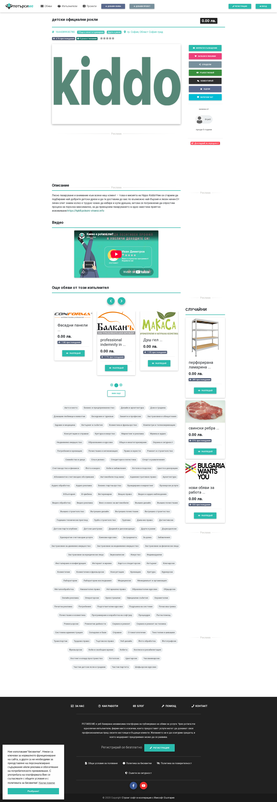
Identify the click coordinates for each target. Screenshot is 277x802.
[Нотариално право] (117, 602)
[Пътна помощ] (165, 628)
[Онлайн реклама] (71, 611)
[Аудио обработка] (62, 498)
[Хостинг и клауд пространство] (87, 671)
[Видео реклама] (86, 516)
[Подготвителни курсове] (111, 619)
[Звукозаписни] (118, 567)
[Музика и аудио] (159, 446)
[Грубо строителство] (106, 533)
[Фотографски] (170, 654)
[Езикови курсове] (109, 550)
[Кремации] (136, 585)
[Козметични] (64, 585)
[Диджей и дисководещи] (123, 542)
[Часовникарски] (153, 671)
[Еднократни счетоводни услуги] (77, 550)
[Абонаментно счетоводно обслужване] (75, 490)
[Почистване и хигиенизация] (104, 464)
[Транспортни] (62, 654)
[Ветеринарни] (106, 507)
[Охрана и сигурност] (164, 455)
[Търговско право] (106, 654)
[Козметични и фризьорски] (91, 585)
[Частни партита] (121, 680)
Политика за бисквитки (139, 772)
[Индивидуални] (155, 567)
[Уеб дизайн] (127, 654)
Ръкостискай (207, 73)
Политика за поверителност (176, 772)
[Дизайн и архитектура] (133, 421)
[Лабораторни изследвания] (99, 593)
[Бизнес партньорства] (111, 498)
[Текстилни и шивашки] (164, 645)
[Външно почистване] (168, 516)
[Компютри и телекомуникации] (160, 438)
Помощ (171, 715)
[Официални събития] (138, 611)
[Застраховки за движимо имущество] (72, 559)
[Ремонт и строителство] (161, 464)
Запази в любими (207, 56)
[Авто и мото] (72, 421)
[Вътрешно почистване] (128, 524)
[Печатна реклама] (64, 619)
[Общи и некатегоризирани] (134, 455)
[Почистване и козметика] (73, 628)
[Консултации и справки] (77, 446)
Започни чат (206, 97)
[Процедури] (146, 628)
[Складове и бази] (99, 645)
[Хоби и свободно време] (102, 663)
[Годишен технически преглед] (73, 533)
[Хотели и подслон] (142, 481)
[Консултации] (118, 585)
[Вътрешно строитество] (158, 524)
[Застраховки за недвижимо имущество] (119, 559)
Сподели (206, 64)
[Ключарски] (170, 576)
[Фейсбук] (133, 794)
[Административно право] (144, 490)
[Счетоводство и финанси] (67, 481)
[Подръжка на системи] (142, 619)
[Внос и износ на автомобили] (115, 516)
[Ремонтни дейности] (96, 637)
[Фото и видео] (94, 481)
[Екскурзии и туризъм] (104, 429)
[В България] (70, 507)
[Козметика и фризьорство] (124, 438)
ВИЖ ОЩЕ (116, 402)
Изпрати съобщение (206, 48)
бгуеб (208, 119)
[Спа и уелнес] (99, 472)
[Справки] (118, 645)
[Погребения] (86, 619)
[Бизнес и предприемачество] (100, 421)
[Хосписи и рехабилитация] (148, 663)
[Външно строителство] (73, 524)
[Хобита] (125, 663)
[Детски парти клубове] (67, 542)
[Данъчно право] (146, 533)
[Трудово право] (83, 654)
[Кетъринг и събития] (93, 438)
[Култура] (152, 585)
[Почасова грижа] (168, 619)
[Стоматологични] (138, 645)
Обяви (48, 6)
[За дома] (148, 550)
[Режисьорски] (72, 637)
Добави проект (143, 6)
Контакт (201, 715)
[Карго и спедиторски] (130, 576)
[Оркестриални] (114, 611)
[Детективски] (167, 533)
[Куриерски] (168, 585)
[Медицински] (125, 593)
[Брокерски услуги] (170, 498)
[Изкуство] (137, 567)
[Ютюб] (143, 794)
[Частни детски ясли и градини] (91, 680)
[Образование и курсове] (101, 455)
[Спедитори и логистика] (124, 472)
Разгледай (71, 368)
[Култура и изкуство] (106, 446)
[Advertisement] (116, 160)
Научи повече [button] (47, 783)
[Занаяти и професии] (131, 429)
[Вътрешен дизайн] (100, 524)
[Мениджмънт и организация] (153, 593)
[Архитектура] (171, 490)
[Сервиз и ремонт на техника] (152, 637)
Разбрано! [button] (33, 791)
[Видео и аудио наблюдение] (153, 507)
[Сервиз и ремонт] (122, 637)
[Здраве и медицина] (66, 438)
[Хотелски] (115, 671)
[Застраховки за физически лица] (163, 559)
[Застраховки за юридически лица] (87, 567)
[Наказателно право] (91, 602)
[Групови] (127, 533)
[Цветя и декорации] (168, 481)
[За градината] (131, 550)
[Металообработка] (65, 602)
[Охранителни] (162, 611)
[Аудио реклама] (85, 498)
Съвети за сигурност (140, 782)
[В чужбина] (88, 507)
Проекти (92, 6)
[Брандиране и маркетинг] (142, 498)
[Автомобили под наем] (113, 490)
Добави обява (114, 6)
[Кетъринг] (153, 576)
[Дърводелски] (170, 542)
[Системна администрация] (70, 645)
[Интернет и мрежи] (103, 576)
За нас (79, 715)
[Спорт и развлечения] (154, 472)
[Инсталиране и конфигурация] (72, 576)
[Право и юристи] (133, 464)
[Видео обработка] (62, 516)
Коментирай (207, 81)
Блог (140, 715)
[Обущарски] (171, 602)
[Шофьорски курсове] (147, 680)
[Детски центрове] (94, 542)
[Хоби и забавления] (117, 481)
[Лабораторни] (71, 593)
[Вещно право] (126, 507)
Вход (264, 6)
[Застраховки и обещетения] (163, 429)
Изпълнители (69, 6)
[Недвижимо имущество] (70, 455)
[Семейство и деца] (76, 472)
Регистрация (241, 6)
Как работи (110, 715)
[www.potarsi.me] (19, 6)
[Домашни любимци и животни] (71, 429)
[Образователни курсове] (146, 602)
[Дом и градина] (159, 421)
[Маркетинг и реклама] (133, 446)
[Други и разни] (149, 542)
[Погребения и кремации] (71, 464)
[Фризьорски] (77, 663)
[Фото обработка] (148, 654)
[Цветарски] (133, 671)
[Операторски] (93, 611)
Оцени (207, 89)
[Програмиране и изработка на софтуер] (113, 628)
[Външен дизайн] (144, 516)
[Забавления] (165, 550)
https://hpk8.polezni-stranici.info (85, 210)
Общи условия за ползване (103, 772)
